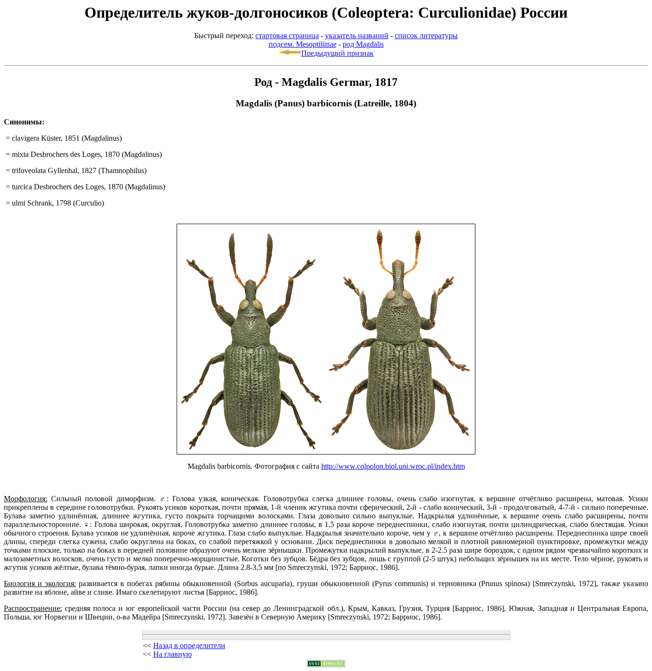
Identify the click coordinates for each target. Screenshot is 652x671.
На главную (172, 654)
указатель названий (357, 35)
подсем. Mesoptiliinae (303, 44)
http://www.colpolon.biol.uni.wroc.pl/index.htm (393, 466)
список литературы (426, 35)
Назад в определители (189, 645)
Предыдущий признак (337, 53)
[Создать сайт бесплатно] (326, 665)
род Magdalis (363, 44)
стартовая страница (287, 35)
